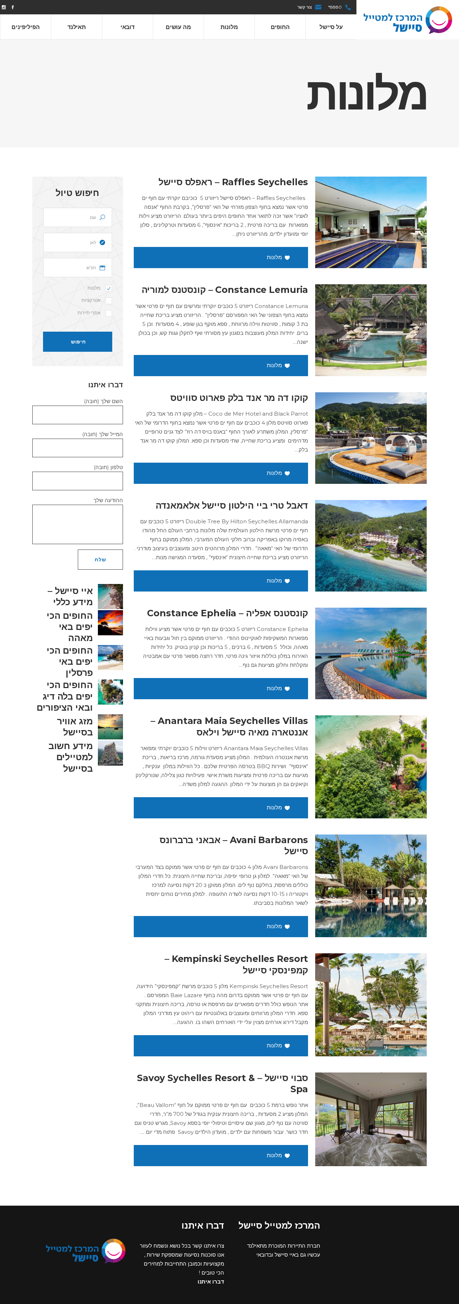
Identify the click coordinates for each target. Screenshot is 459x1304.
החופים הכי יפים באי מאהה (70, 627)
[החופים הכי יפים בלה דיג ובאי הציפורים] (110, 692)
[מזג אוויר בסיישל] (110, 726)
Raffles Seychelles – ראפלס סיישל (233, 182)
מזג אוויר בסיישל (75, 727)
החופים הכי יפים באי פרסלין (70, 661)
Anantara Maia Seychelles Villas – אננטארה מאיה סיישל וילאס (229, 726)
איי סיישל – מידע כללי (70, 596)
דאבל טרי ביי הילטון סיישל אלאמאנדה (232, 505)
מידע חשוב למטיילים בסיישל (70, 757)
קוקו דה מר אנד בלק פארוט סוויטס (239, 397)
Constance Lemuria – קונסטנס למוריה (225, 289)
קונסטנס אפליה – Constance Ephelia (227, 613)
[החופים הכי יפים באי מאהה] (110, 622)
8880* (335, 7)
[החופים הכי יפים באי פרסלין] (110, 657)
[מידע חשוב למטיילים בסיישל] (110, 753)
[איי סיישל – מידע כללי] (110, 596)
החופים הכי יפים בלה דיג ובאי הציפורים (65, 696)
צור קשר (304, 7)
